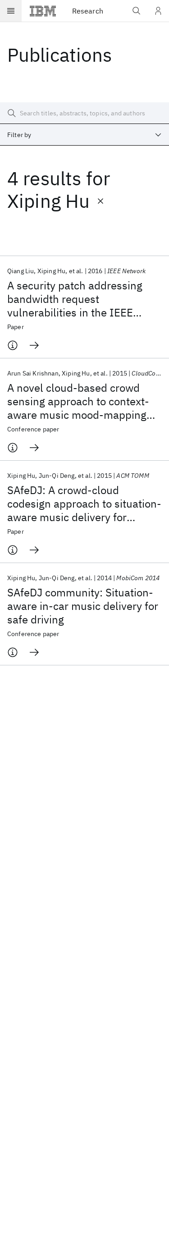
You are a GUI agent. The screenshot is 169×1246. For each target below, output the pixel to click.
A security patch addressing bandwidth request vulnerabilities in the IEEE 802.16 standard (74, 299)
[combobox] (84, 135)
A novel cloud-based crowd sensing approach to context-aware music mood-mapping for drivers (78, 401)
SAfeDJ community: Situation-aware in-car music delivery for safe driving (82, 606)
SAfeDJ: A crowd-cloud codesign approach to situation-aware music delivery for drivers (84, 503)
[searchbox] (84, 113)
